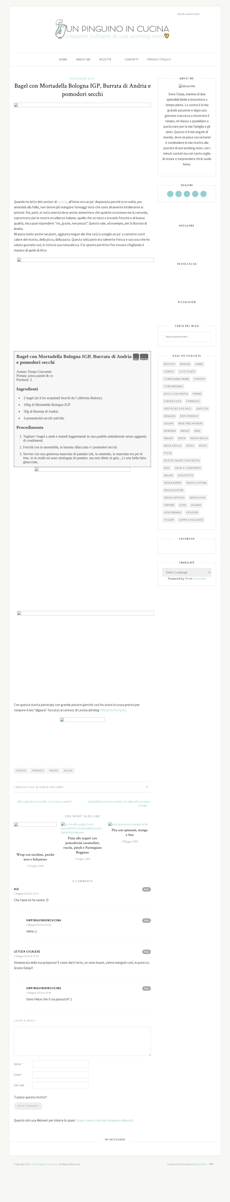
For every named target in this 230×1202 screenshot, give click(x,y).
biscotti (169, 364)
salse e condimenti (188, 468)
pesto (203, 445)
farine (197, 393)
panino (53, 770)
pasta (182, 438)
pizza (168, 453)
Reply (146, 889)
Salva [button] (136, 359)
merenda (170, 430)
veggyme (192, 512)
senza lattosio (174, 497)
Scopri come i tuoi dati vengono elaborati (104, 1120)
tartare (169, 505)
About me (83, 59)
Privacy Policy (159, 59)
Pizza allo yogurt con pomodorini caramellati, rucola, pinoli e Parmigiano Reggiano (82, 845)
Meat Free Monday (190, 423)
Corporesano (173, 386)
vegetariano (172, 512)
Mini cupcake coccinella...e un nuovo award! (44, 802)
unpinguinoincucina (43, 920)
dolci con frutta (176, 393)
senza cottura (196, 482)
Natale (185, 430)
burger (185, 364)
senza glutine (174, 490)
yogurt (169, 519)
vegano (196, 505)
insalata (169, 416)
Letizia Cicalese (27, 951)
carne (199, 364)
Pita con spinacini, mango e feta (130, 832)
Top (211, 1164)
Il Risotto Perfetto (113, 710)
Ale (16, 889)
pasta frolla (172, 445)
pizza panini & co (82, 78)
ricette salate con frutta (182, 460)
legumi (169, 423)
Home (63, 59)
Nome (18, 1064)
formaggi (38, 770)
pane (197, 430)
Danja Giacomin (51, 787)
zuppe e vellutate (191, 519)
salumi (68, 770)
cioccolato (187, 371)
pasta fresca (199, 438)
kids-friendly (189, 416)
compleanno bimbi (176, 379)
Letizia (62, 202)
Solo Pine (201, 1164)
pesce (190, 445)
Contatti (132, 59)
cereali (169, 371)
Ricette (106, 59)
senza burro (172, 482)
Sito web (19, 1085)
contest (21, 770)
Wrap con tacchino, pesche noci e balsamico (35, 857)
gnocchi (202, 408)
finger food (172, 401)
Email (18, 1075)
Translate (199, 579)
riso (167, 468)
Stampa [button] (144, 358)
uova (182, 505)
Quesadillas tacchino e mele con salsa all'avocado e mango (119, 803)
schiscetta (185, 475)
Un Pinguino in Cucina (45, 1164)
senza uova (198, 497)
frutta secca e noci (178, 408)
